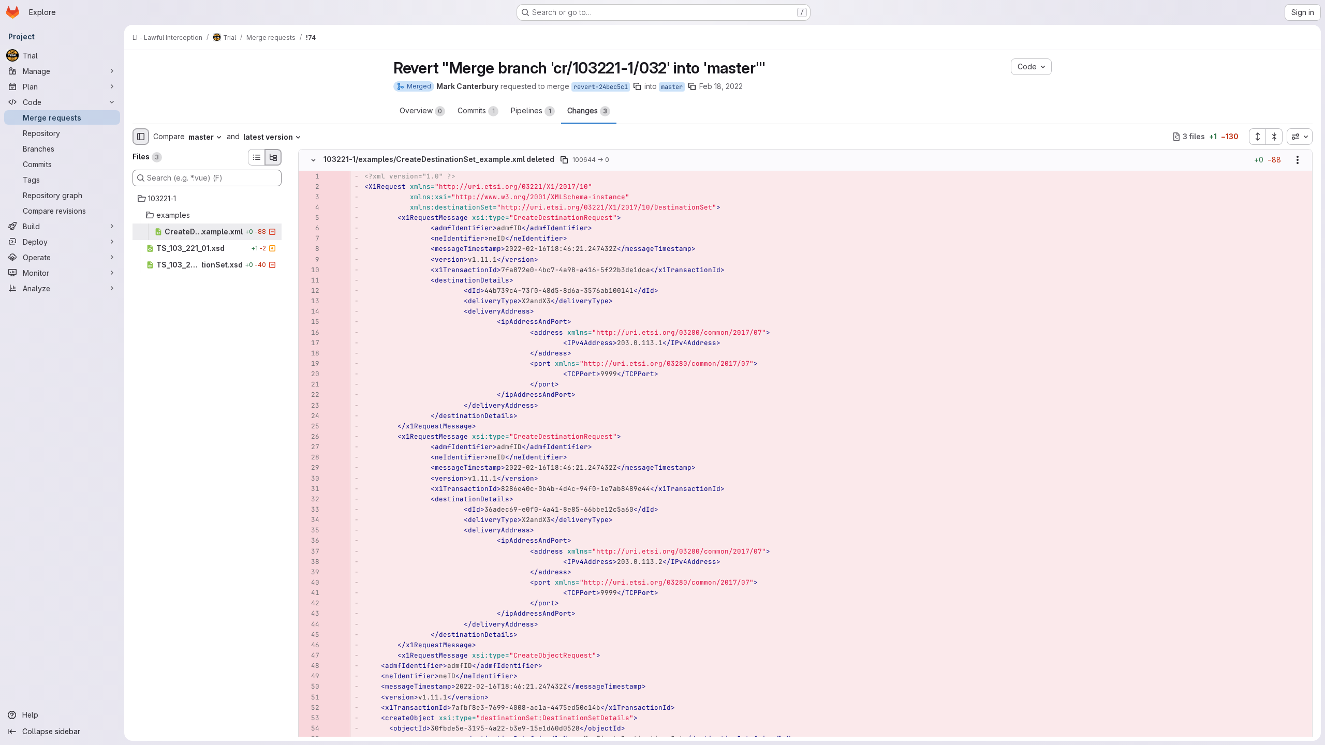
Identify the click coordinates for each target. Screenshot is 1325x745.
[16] (310, 332)
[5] (310, 218)
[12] (310, 291)
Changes (587, 110)
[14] (310, 311)
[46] (310, 645)
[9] (310, 260)
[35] (310, 530)
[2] (310, 187)
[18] (310, 353)
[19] (310, 364)
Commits (476, 110)
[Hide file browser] (140, 136)
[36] (310, 540)
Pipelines (531, 110)
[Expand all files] (1257, 136)
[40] (310, 582)
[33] (310, 509)
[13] (310, 301)
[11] (310, 280)
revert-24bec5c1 (600, 87)
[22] (310, 395)
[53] (310, 718)
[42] (310, 603)
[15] (310, 322)
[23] (310, 405)
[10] (310, 270)
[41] (310, 593)
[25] (310, 426)
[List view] (256, 157)
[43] (310, 613)
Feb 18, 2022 (721, 86)
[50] (310, 686)
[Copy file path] (564, 160)
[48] (310, 666)
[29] (310, 468)
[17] (310, 343)
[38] (310, 562)
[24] (310, 416)
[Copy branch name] (637, 86)
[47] (310, 655)
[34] (310, 520)
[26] (310, 436)
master (672, 87)
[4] (310, 207)
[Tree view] (273, 157)
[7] (310, 238)
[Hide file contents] (313, 160)
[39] (310, 572)
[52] (310, 708)
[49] (310, 676)
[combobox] (1300, 136)
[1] (310, 176)
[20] (310, 374)
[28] (310, 457)
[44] (310, 624)
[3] (310, 197)
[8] (310, 249)
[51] (310, 697)
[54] (310, 728)
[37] (310, 551)
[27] (310, 447)
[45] (310, 635)
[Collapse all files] (1274, 136)
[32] (310, 499)
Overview (421, 110)
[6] (310, 228)
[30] (310, 478)
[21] (310, 384)
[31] (310, 489)
